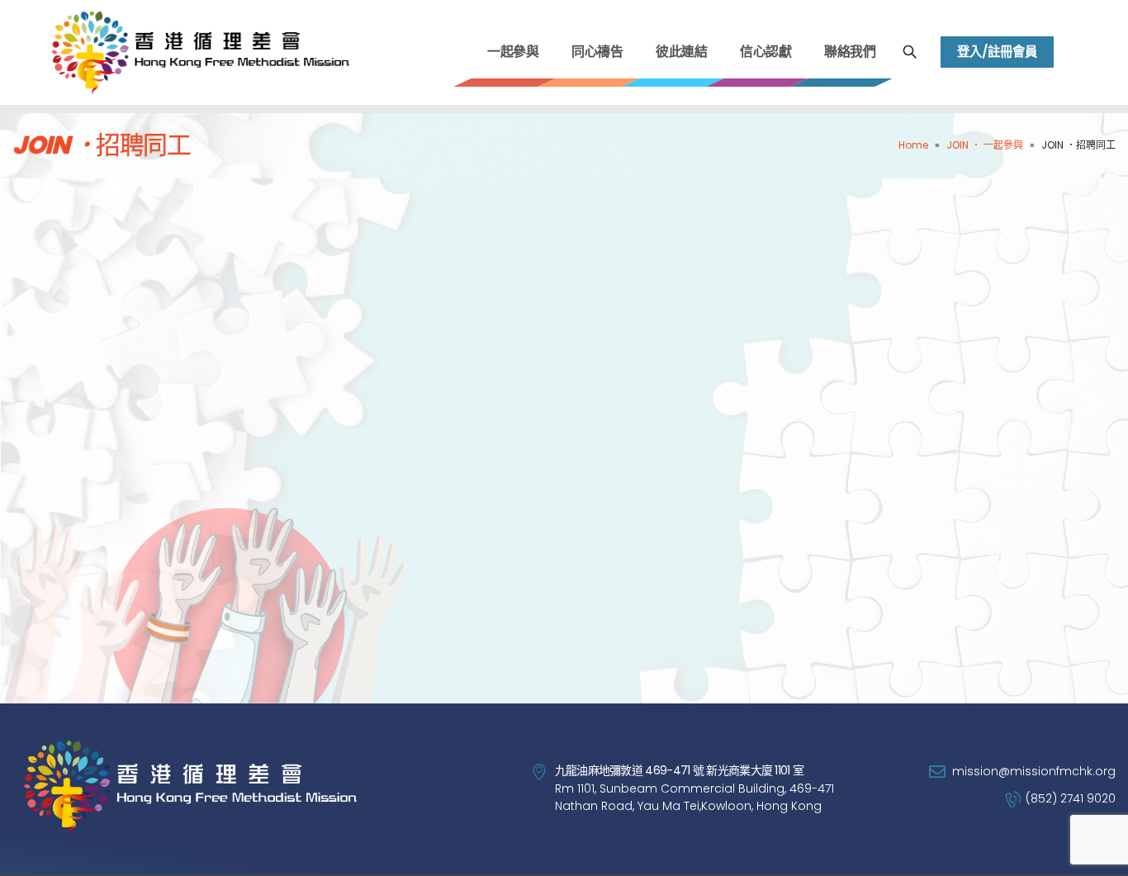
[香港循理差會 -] (198, 52)
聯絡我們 (849, 51)
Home (913, 145)
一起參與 (512, 51)
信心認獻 (765, 51)
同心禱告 (597, 51)
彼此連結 (681, 51)
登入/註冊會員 (997, 51)
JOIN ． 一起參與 (984, 145)
